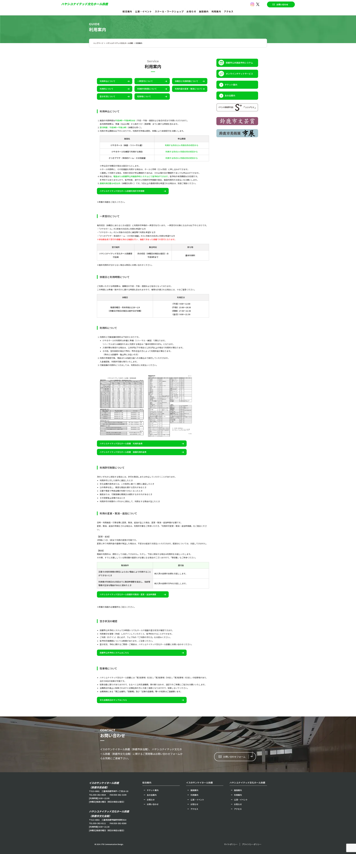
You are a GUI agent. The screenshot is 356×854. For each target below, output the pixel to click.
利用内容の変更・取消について (188, 88)
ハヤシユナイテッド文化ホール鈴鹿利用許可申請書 (122, 191)
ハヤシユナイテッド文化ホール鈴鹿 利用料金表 (121, 443)
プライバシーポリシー (251, 844)
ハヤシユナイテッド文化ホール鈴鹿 (84, 4)
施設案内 (204, 11)
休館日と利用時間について (186, 81)
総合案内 (127, 11)
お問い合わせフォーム (234, 756)
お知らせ (191, 11)
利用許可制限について (147, 88)
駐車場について (144, 96)
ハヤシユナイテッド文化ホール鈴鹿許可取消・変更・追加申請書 (128, 594)
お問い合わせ (282, 4)
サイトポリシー (231, 844)
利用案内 (216, 11)
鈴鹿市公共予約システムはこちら (114, 652)
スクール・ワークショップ (169, 11)
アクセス (228, 11)
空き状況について (107, 96)
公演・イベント (143, 11)
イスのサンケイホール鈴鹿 (199, 782)
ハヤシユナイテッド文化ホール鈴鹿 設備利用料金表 (123, 452)
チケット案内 (231, 84)
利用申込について (107, 81)
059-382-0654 (99, 794)
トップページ (98, 43)
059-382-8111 (99, 823)
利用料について (106, 88)
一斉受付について (145, 81)
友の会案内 (230, 95)
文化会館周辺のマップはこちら (113, 700)
